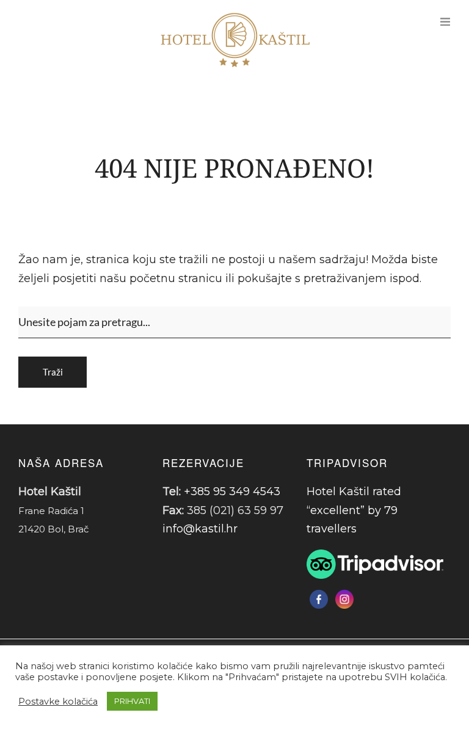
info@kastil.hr (200, 528)
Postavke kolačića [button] (58, 701)
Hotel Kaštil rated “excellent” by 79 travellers (354, 510)
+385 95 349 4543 (232, 491)
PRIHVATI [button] (132, 701)
